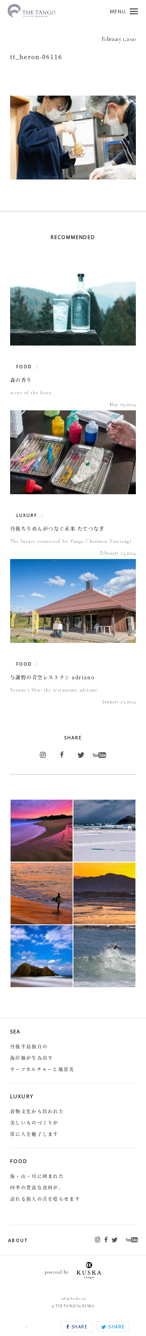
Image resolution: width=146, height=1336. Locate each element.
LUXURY (27, 515)
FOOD (25, 366)
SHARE (79, 1327)
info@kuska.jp (73, 1298)
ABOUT (18, 1240)
